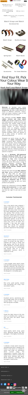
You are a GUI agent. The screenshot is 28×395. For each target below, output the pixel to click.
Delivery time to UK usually (7, 11)
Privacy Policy (20, 392)
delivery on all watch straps (7, 5)
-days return (20, 11)
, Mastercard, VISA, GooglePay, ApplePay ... (14, 16)
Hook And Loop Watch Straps (13, 87)
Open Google (7, 273)
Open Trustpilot (7, 230)
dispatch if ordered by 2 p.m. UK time (20, 5)
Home (15, 2)
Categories (4, 1)
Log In (19, 2)
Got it (12, 392)
